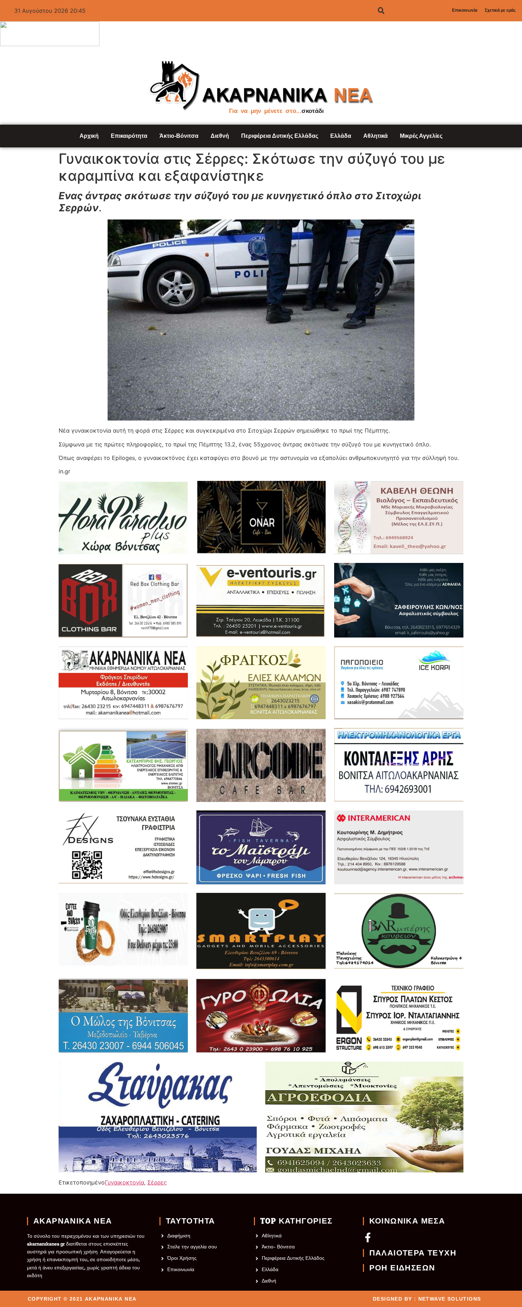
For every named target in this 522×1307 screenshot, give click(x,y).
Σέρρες (157, 1182)
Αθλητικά (375, 136)
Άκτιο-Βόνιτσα (179, 136)
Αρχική (89, 136)
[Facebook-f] (368, 1237)
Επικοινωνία (464, 10)
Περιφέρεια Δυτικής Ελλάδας (279, 136)
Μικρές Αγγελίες (421, 136)
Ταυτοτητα (190, 1221)
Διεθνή (220, 136)
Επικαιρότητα (129, 136)
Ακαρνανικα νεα (72, 1221)
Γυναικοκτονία (124, 1182)
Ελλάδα (340, 136)
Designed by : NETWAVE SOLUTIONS (427, 1298)
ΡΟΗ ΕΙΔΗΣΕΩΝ (402, 1268)
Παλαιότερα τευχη (412, 1253)
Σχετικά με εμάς (500, 10)
